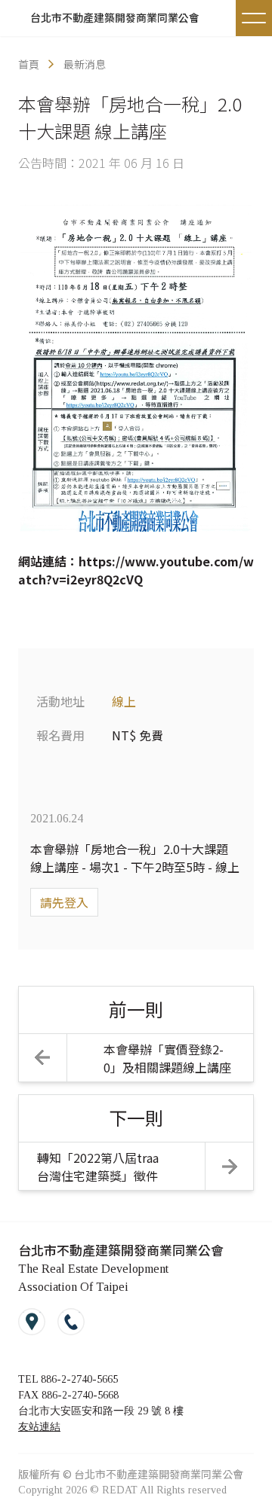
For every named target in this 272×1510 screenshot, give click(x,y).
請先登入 (64, 902)
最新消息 (84, 64)
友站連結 (39, 1426)
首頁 (28, 64)
